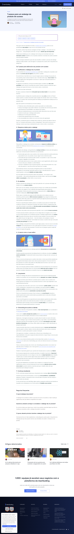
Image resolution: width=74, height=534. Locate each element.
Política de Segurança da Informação (35, 516)
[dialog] (2, 532)
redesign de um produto (41, 45)
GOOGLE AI (33, 38)
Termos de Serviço (34, 511)
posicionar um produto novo (31, 71)
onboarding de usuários (22, 311)
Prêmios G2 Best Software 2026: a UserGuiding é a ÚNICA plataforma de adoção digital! (60, 520)
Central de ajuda (46, 514)
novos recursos (43, 313)
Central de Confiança (35, 508)
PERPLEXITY (24, 38)
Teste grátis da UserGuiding (22, 509)
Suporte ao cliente (46, 516)
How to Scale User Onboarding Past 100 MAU (60, 518)
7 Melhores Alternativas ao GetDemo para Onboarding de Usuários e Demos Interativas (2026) (60, 510)
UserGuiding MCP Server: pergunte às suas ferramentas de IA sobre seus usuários (60, 514)
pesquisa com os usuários (39, 145)
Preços (21, 513)
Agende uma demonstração (22, 511)
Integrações (45, 517)
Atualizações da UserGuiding (46, 509)
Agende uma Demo (30, 490)
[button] (56, 4)
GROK (29, 38)
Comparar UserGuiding (24, 515)
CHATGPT (19, 38)
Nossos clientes (46, 510)
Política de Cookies (34, 513)
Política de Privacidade (35, 509)
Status (44, 512)
